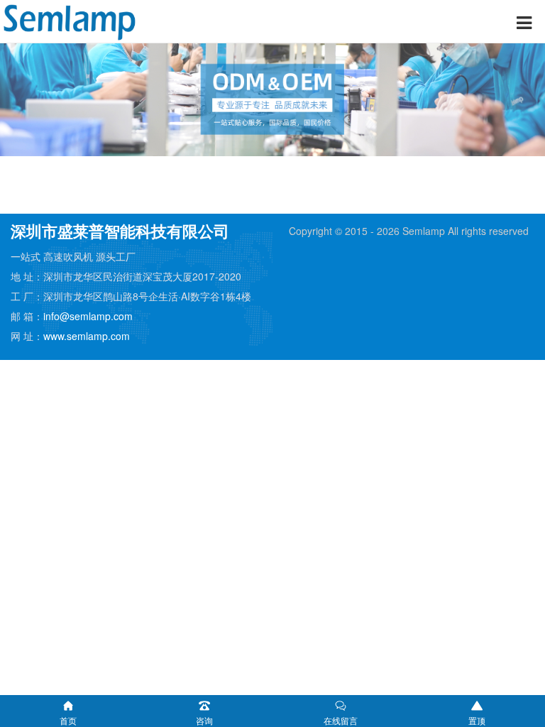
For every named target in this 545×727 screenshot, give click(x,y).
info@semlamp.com (88, 316)
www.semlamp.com (86, 336)
